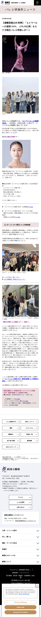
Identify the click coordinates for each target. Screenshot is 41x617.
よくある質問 (20, 502)
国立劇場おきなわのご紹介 (19, 580)
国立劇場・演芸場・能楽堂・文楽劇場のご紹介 (20, 575)
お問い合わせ (20, 507)
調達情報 (15, 572)
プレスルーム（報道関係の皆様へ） (20, 569)
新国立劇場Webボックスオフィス (25, 520)
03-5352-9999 (12, 518)
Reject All (20, 607)
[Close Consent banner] (37, 585)
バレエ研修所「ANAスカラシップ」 (15, 279)
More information (24, 594)
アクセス (20, 497)
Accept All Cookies (20, 612)
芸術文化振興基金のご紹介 (19, 583)
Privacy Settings (20, 602)
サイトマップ (24, 572)
